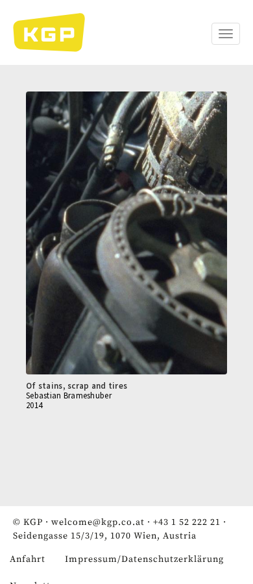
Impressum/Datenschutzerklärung (144, 559)
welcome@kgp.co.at (98, 522)
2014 (34, 405)
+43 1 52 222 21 (187, 522)
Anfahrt (27, 559)
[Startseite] (55, 32)
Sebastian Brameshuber (69, 395)
